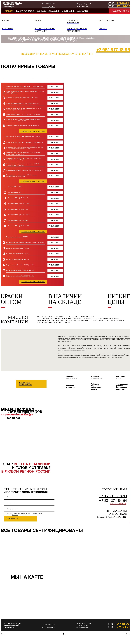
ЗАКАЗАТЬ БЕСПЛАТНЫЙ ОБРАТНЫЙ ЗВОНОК (113, 54)
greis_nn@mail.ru (48, 7)
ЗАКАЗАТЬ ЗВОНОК (120, 11)
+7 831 (119, 6)
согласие (12, 513)
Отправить (12, 519)
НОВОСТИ (41, 11)
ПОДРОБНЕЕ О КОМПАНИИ (25, 384)
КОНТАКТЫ (82, 11)
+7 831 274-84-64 (113, 500)
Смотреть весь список (33, 131)
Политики (15, 515)
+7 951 (118, 3)
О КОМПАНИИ (68, 11)
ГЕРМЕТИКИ (12, 78)
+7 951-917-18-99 (113, 496)
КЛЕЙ (41, 78)
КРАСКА (56, 78)
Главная (9, 11)
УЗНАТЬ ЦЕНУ (54, 87)
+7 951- (113, 49)
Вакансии (54, 11)
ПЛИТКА (27, 78)
